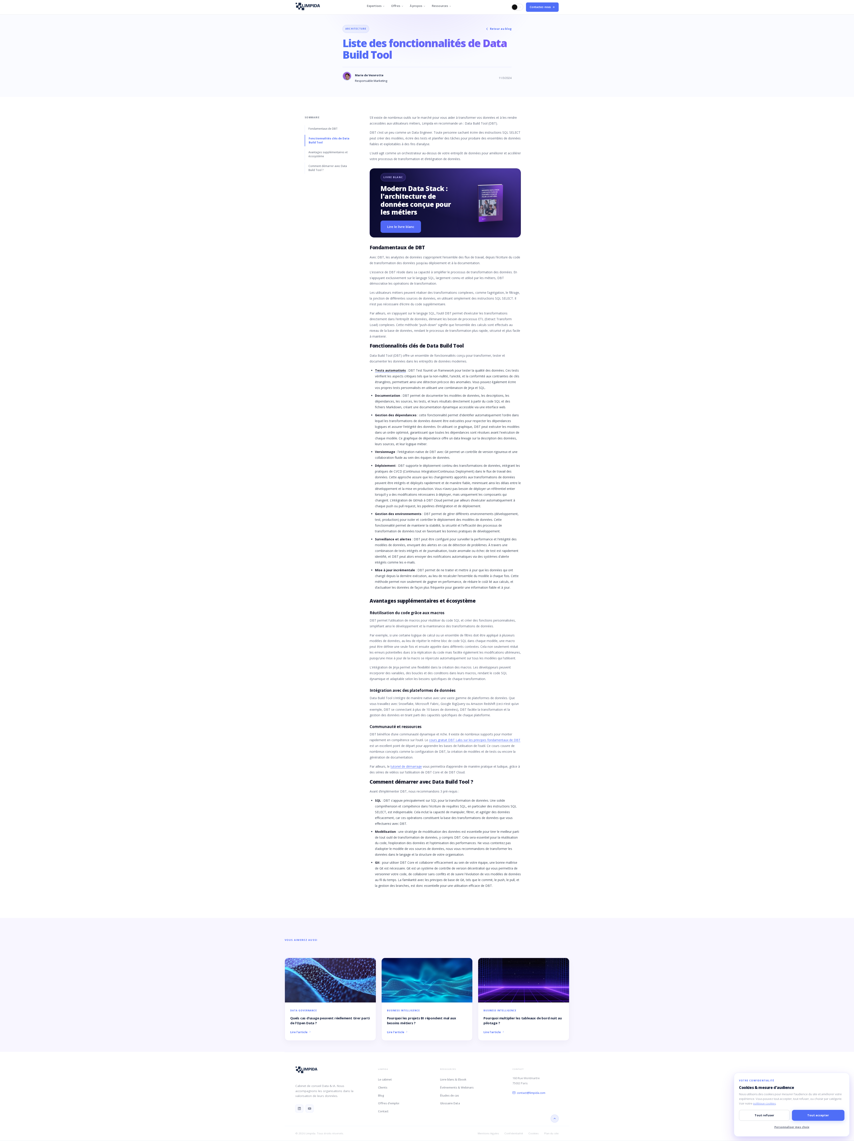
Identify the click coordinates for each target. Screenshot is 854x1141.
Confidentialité (513, 1133)
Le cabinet (385, 1079)
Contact (383, 1111)
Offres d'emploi (388, 1103)
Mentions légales (488, 1133)
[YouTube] (310, 1109)
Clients (382, 1087)
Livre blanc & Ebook (453, 1079)
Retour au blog (501, 28)
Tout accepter (818, 1115)
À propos (416, 6)
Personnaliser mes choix (791, 1127)
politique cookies (764, 1103)
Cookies (533, 1133)
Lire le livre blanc (400, 226)
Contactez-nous (540, 7)
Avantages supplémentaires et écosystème (328, 154)
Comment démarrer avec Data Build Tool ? (327, 168)
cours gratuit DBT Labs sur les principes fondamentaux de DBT (474, 740)
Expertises (374, 6)
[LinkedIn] (299, 1109)
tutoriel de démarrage (406, 766)
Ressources (440, 6)
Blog (381, 1095)
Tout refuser (764, 1115)
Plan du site (551, 1133)
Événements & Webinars (457, 1087)
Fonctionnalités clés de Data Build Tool (329, 140)
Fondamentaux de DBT (323, 129)
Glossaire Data (450, 1103)
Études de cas (449, 1095)
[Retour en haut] (555, 1119)
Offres (395, 6)
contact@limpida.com (531, 1093)
